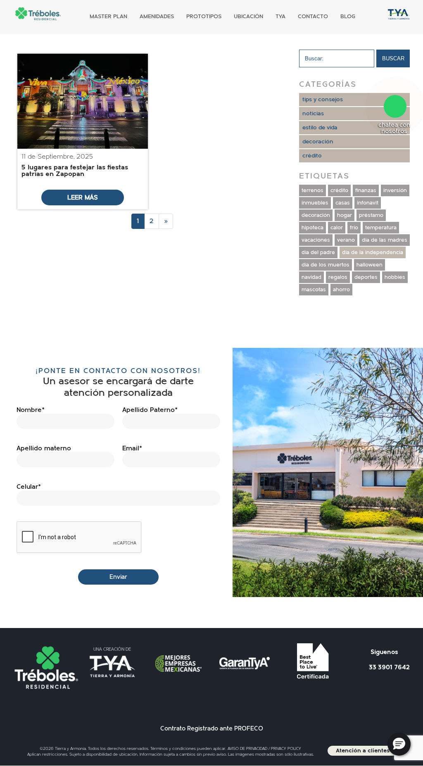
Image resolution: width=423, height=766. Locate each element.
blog (347, 16)
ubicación (248, 16)
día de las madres (384, 240)
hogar (344, 215)
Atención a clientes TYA (369, 750)
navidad (311, 277)
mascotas (314, 289)
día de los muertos (325, 265)
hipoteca (312, 227)
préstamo (371, 215)
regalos (337, 277)
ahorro (341, 289)
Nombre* (31, 410)
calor (336, 227)
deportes (366, 277)
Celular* (29, 486)
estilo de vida (319, 127)
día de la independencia (372, 252)
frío (354, 227)
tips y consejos (322, 99)
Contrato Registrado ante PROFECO (211, 728)
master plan (108, 16)
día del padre (318, 252)
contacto (313, 16)
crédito (312, 155)
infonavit (367, 203)
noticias (313, 113)
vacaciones (316, 240)
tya (280, 18)
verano (346, 240)
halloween (369, 265)
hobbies (395, 277)
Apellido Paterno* (150, 410)
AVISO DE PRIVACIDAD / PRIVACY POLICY (264, 748)
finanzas (365, 190)
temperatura (381, 227)
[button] (399, 744)
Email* (132, 448)
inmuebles (315, 203)
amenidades (157, 16)
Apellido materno (44, 448)
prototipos (203, 16)
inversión (395, 190)
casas (342, 203)
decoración (317, 141)
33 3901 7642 (389, 667)
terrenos (312, 190)
